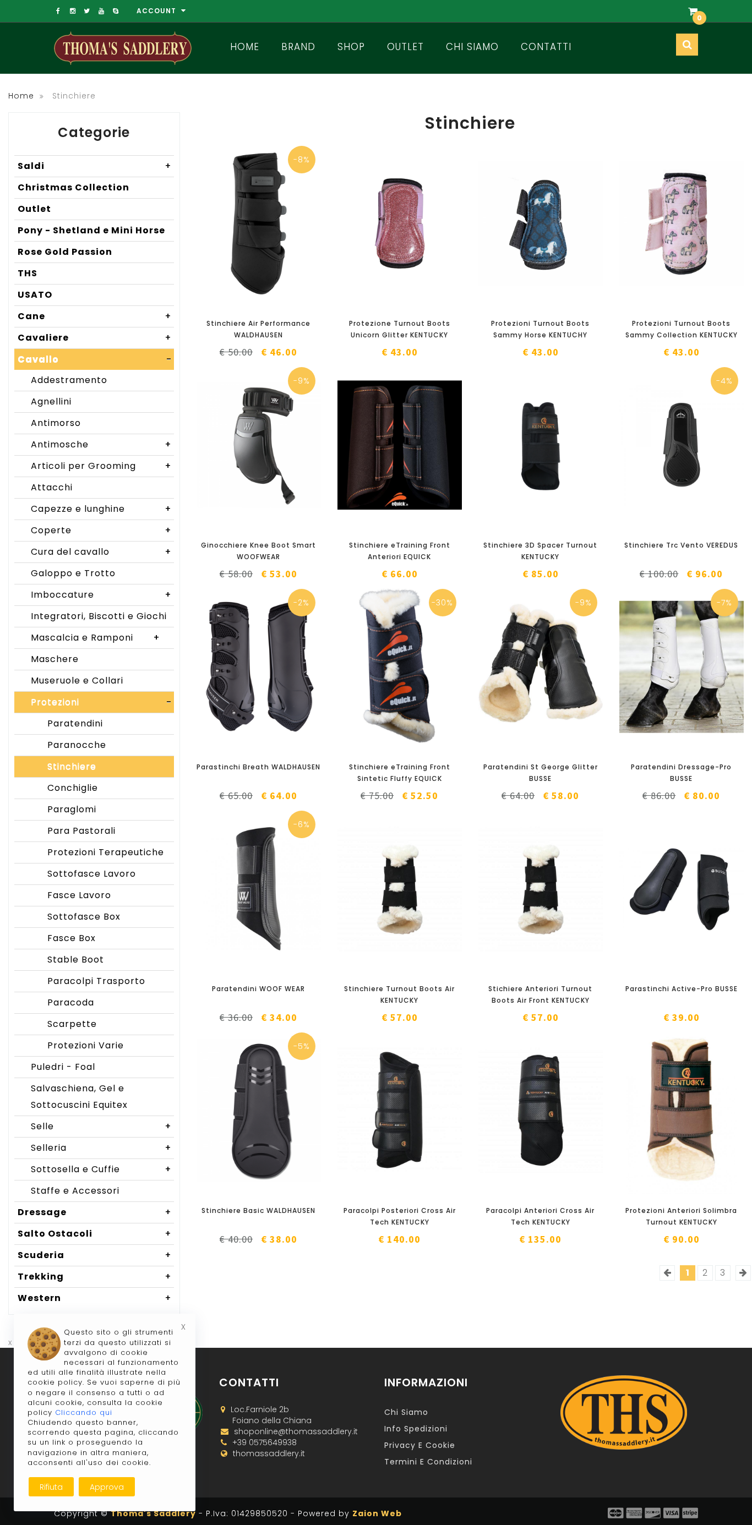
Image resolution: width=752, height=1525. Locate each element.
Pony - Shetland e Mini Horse (91, 230)
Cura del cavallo (101, 551)
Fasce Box (71, 938)
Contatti (546, 46)
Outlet (405, 46)
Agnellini (51, 401)
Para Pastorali (81, 830)
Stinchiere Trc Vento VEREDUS (681, 545)
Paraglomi (71, 809)
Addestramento (69, 380)
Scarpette (72, 1024)
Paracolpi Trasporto (96, 981)
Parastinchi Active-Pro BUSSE (681, 988)
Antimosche (101, 444)
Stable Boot (75, 959)
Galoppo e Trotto (73, 573)
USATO (35, 294)
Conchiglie (72, 787)
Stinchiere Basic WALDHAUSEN (258, 1210)
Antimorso (56, 423)
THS (27, 273)
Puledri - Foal (63, 1067)
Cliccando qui (83, 1412)
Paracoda (70, 1002)
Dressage (95, 1212)
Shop (351, 46)
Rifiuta (51, 1487)
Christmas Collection (73, 187)
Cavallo (95, 359)
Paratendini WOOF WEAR (258, 988)
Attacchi (52, 487)
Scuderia (95, 1255)
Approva (107, 1487)
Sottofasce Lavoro (91, 873)
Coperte (101, 530)
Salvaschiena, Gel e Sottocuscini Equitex (79, 1096)
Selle (101, 1126)
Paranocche (76, 745)
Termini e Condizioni (428, 1461)
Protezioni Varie (85, 1045)
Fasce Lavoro (79, 895)
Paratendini (75, 723)
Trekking (95, 1276)
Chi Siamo (472, 46)
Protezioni (101, 702)
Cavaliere (95, 337)
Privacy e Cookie (419, 1445)
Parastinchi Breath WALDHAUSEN (258, 767)
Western (95, 1298)
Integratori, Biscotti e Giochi (101, 618)
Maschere (55, 659)
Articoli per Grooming (101, 466)
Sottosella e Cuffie (101, 1169)
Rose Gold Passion (65, 251)
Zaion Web (377, 1513)
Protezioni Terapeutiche (105, 852)
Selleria (101, 1147)
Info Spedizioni (416, 1428)
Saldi (95, 166)
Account (157, 10)
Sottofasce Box (84, 916)
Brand (298, 46)
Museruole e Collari (77, 680)
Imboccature (101, 594)
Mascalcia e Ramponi (95, 637)
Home (244, 46)
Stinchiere (71, 766)
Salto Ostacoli (95, 1233)
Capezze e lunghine (101, 508)
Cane (95, 316)
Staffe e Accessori (75, 1190)
